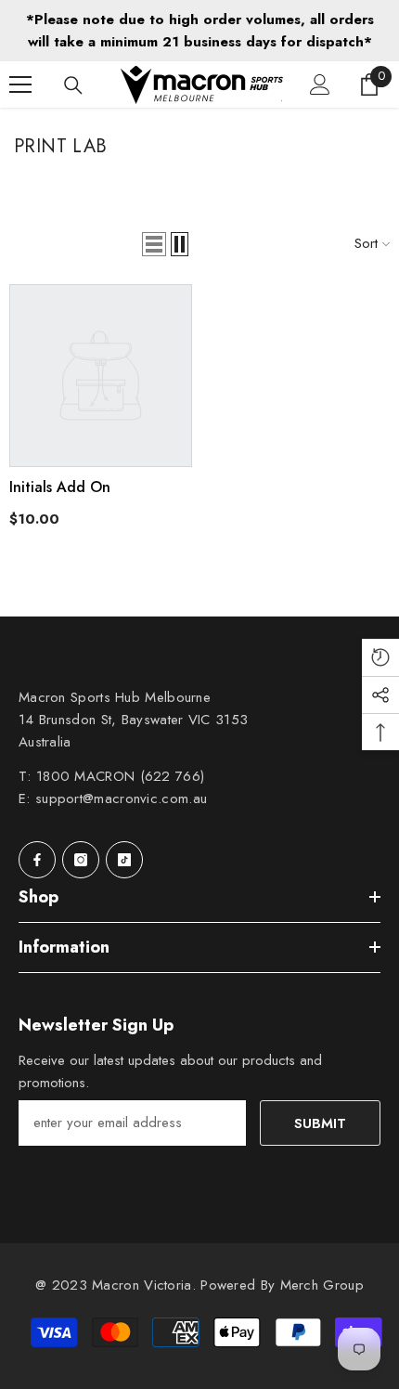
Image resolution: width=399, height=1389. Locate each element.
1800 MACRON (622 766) (120, 776)
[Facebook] (37, 859)
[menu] (20, 84)
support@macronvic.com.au (121, 798)
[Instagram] (80, 859)
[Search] (73, 85)
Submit (320, 1123)
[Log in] (320, 84)
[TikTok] (124, 859)
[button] (154, 244)
